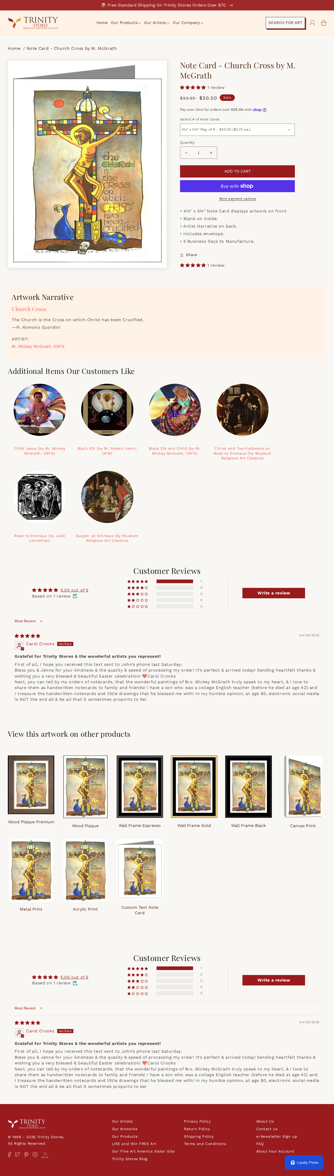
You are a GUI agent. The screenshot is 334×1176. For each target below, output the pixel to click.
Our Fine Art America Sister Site (143, 1151)
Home (15, 48)
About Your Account (275, 1151)
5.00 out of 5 (74, 590)
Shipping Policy (199, 1136)
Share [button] (191, 255)
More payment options (237, 198)
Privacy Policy (197, 1121)
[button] (126, 23)
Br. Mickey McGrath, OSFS (38, 346)
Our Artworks (125, 1129)
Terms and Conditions (205, 1144)
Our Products (125, 1136)
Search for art (285, 22)
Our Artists (122, 1121)
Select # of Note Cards (200, 119)
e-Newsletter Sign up (276, 1136)
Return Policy (197, 1129)
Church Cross (29, 308)
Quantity (187, 142)
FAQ (260, 1144)
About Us (265, 1121)
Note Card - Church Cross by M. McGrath (72, 48)
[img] (27, 635)
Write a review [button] (274, 592)
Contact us (267, 1129)
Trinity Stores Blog (129, 1159)
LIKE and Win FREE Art (134, 1144)
